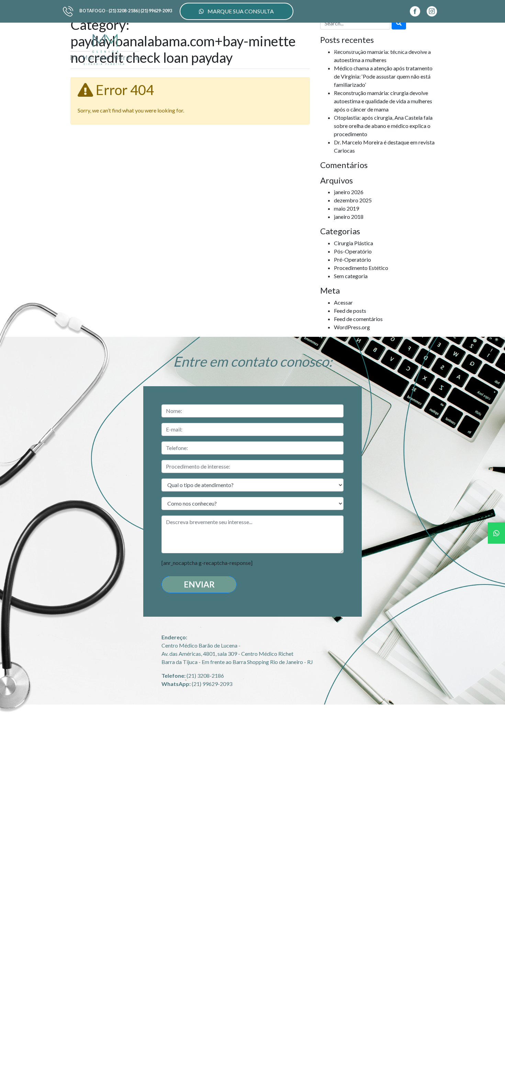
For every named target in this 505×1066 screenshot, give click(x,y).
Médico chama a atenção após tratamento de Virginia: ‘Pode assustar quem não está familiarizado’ (383, 76)
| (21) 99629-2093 (155, 10)
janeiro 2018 (348, 216)
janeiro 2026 (348, 192)
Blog (401, 49)
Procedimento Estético (361, 267)
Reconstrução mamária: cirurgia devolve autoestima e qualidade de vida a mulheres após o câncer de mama (383, 101)
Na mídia (379, 49)
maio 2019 (346, 208)
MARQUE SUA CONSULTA (240, 11)
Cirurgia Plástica (353, 243)
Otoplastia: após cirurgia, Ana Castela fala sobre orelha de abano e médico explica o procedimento (383, 125)
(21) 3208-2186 (205, 675)
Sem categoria (351, 276)
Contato (422, 49)
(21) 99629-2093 (212, 683)
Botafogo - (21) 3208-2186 (108, 10)
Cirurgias (263, 49)
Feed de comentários (358, 319)
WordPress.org (352, 327)
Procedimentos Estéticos (308, 49)
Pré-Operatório (352, 259)
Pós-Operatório (353, 251)
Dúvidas (353, 49)
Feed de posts (350, 310)
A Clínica (236, 49)
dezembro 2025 (353, 200)
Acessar (343, 302)
